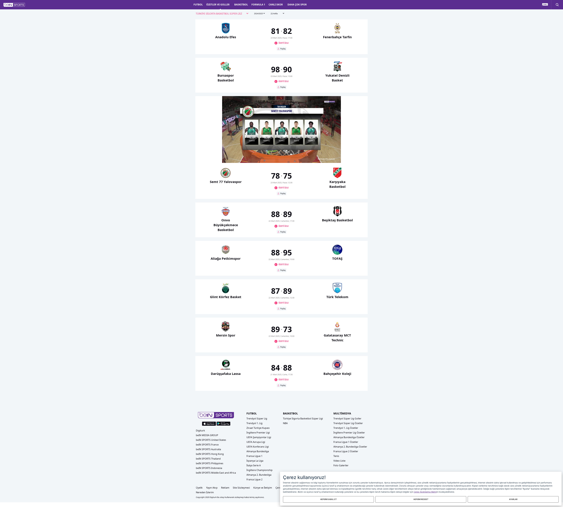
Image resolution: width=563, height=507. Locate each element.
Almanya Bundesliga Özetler (349, 437)
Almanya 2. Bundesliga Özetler (350, 446)
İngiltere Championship (259, 470)
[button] (14, 5)
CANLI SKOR (276, 4)
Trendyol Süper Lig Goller (347, 418)
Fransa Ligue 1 (254, 456)
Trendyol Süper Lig (256, 418)
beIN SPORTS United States (211, 440)
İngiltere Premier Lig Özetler (349, 432)
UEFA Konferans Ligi (257, 446)
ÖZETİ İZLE (284, 43)
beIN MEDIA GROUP (207, 435)
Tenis (336, 456)
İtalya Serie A (253, 465)
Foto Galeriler (341, 465)
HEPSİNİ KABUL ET (328, 499)
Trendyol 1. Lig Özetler (345, 428)
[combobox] (222, 14)
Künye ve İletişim (262, 487)
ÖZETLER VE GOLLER (218, 4)
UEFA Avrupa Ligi (255, 442)
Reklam (225, 487)
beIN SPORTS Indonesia (209, 468)
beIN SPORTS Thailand (208, 458)
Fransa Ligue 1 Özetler (345, 442)
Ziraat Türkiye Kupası (258, 428)
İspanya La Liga (254, 460)
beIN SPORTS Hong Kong (210, 454)
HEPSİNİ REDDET (420, 499)
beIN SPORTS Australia (208, 449)
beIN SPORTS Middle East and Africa (216, 472)
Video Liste (339, 460)
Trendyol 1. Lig (254, 423)
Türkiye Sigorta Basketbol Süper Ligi (303, 418)
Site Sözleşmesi (241, 487)
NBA (285, 423)
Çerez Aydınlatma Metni (425, 492)
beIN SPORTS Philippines (209, 463)
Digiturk (200, 430)
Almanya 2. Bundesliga (258, 474)
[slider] (281, 153)
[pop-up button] (331, 158)
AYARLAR (513, 499)
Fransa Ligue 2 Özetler (345, 451)
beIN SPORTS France (207, 444)
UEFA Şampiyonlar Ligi (258, 437)
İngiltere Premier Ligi (258, 432)
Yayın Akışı (212, 487)
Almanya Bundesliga (257, 451)
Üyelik (199, 487)
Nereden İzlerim (205, 492)
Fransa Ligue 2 (254, 479)
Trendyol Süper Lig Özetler (348, 423)
